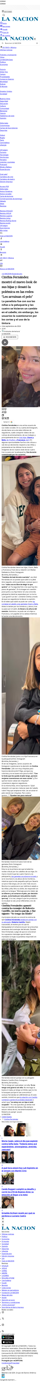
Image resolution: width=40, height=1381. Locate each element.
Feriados (3, 160)
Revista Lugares (6, 216)
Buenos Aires (5, 99)
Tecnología (4, 155)
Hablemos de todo (7, 116)
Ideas (2, 203)
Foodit (4, 29)
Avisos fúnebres (6, 191)
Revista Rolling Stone (8, 221)
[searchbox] (19, 43)
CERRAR (3, 1)
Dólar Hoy (4, 72)
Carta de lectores (6, 196)
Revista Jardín (5, 223)
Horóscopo (4, 157)
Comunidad (4, 108)
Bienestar (3, 111)
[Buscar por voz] (37, 43)
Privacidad (15, 1363)
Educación (4, 103)
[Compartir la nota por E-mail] (8, 418)
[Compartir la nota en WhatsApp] (5, 412)
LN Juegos (4, 150)
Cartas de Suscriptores (9, 128)
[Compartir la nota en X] (5, 418)
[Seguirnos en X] (3, 1319)
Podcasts (3, 164)
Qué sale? (3, 174)
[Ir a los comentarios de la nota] (5, 409)
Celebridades (7, 1117)
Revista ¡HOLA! (5, 213)
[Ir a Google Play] (8, 1339)
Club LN (5, 32)
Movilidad (4, 82)
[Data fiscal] (3, 1377)
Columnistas (5, 125)
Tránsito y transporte (8, 55)
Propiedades (5, 77)
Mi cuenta (6, 35)
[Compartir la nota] (3, 412)
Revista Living (5, 218)
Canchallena (4, 142)
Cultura (3, 106)
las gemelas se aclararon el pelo (24, 876)
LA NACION (6, 274)
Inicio (4, 23)
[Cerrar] (35, 39)
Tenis (2, 140)
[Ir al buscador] (4, 15)
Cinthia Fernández (11, 1119)
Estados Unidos (6, 91)
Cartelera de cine (6, 177)
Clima (2, 57)
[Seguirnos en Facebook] (3, 1313)
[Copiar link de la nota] (3, 415)
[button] (20, 153)
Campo (3, 74)
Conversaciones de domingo (11, 199)
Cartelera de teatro (7, 179)
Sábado (3, 201)
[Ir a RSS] (3, 1332)
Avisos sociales (5, 194)
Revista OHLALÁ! (6, 211)
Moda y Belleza (6, 167)
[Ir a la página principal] (20, 20)
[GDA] (8, 1370)
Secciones (6, 26)
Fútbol (2, 135)
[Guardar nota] (3, 409)
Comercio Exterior (7, 79)
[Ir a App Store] (8, 1343)
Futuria (3, 69)
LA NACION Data (6, 60)
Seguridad (4, 101)
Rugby (2, 138)
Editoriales (4, 123)
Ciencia (3, 113)
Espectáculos (16, 274)
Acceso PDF (4, 186)
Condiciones (6, 1363)
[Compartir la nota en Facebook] (3, 418)
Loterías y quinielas (7, 162)
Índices (3, 84)
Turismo (3, 152)
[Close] (3, 1218)
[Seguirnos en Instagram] (3, 1325)
